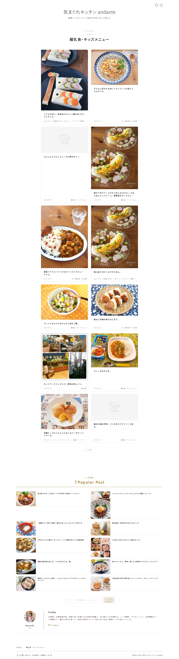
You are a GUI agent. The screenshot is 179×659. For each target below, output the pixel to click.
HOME (18, 647)
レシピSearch (109, 601)
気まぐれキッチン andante (89, 11)
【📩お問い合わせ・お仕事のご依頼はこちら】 (34, 655)
